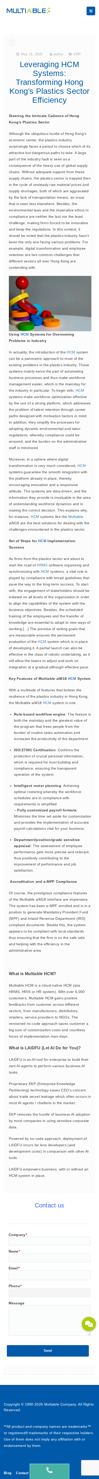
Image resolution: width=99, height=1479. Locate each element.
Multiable (76, 517)
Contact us (25, 1473)
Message (17, 1303)
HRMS (42, 565)
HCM (25, 334)
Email (14, 1268)
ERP (77, 54)
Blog (7, 1473)
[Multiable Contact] (49, 1471)
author (58, 54)
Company (18, 1235)
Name (14, 1251)
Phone (15, 1286)
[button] (89, 1324)
